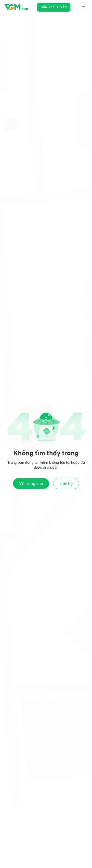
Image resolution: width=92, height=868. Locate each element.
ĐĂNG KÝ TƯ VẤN (54, 7)
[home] (16, 7)
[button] (83, 7)
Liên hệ (66, 483)
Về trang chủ (31, 483)
